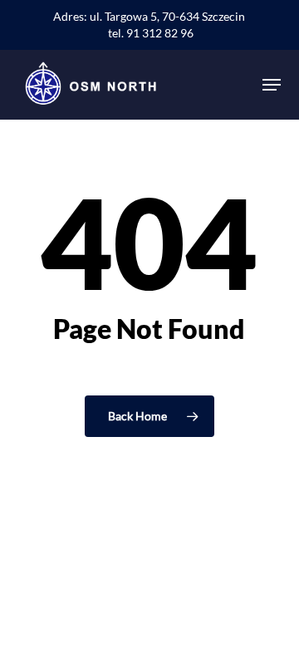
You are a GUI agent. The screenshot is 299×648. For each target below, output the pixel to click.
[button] (271, 84)
